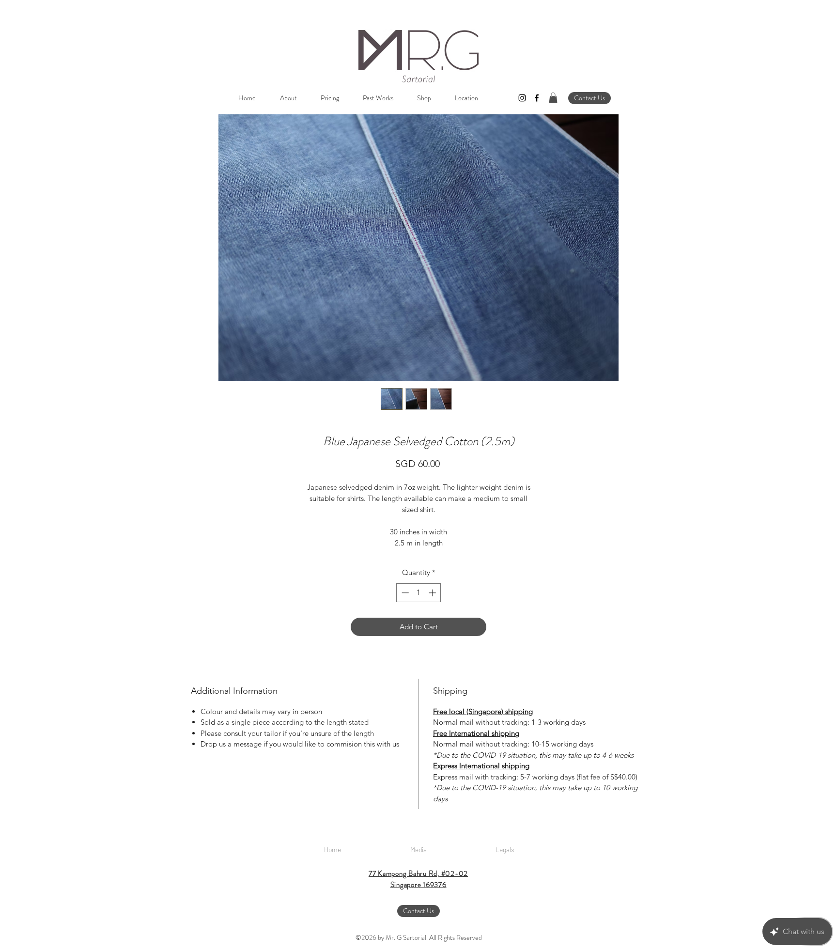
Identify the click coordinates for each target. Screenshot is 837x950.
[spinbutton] (419, 593)
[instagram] (522, 98)
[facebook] (537, 98)
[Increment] (433, 593)
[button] (553, 98)
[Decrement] (404, 593)
